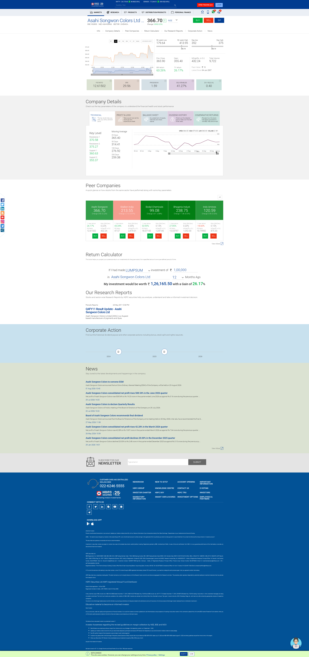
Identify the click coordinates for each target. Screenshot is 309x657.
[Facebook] (89, 506)
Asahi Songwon (99, 207)
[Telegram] (89, 512)
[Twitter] (95, 506)
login (219, 5)
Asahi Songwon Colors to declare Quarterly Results (110, 404)
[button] (173, 20)
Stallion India (127, 207)
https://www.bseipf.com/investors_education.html (98, 616)
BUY (95, 236)
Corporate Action (195, 31)
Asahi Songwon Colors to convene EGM (105, 381)
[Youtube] (114, 506)
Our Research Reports (173, 31)
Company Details (112, 31)
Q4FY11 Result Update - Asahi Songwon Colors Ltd (103, 310)
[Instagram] (121, 506)
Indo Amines (209, 207)
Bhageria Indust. (181, 207)
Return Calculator (151, 31)
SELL (103, 236)
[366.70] (181, 46)
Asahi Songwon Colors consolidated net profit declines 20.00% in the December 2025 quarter (130, 438)
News (210, 31)
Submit (197, 462)
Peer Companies (132, 31)
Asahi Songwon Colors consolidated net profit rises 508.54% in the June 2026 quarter (127, 393)
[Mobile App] (208, 12)
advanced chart (147, 41)
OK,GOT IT (183, 654)
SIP (219, 20)
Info (98, 31)
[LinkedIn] (102, 506)
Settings (162, 655)
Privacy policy (151, 655)
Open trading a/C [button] (205, 5)
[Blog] (108, 506)
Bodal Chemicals (154, 207)
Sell (208, 20)
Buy (198, 20)
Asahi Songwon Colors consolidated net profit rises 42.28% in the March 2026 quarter (127, 426)
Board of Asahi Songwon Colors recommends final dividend (114, 415)
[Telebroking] (202, 12)
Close (191, 654)
